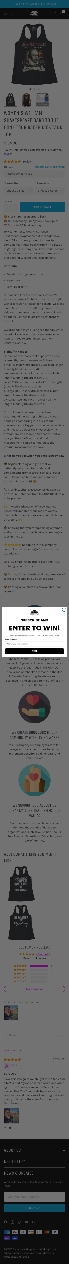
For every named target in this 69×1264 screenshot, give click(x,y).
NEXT (34, 651)
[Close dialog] (64, 609)
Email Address (11, 639)
